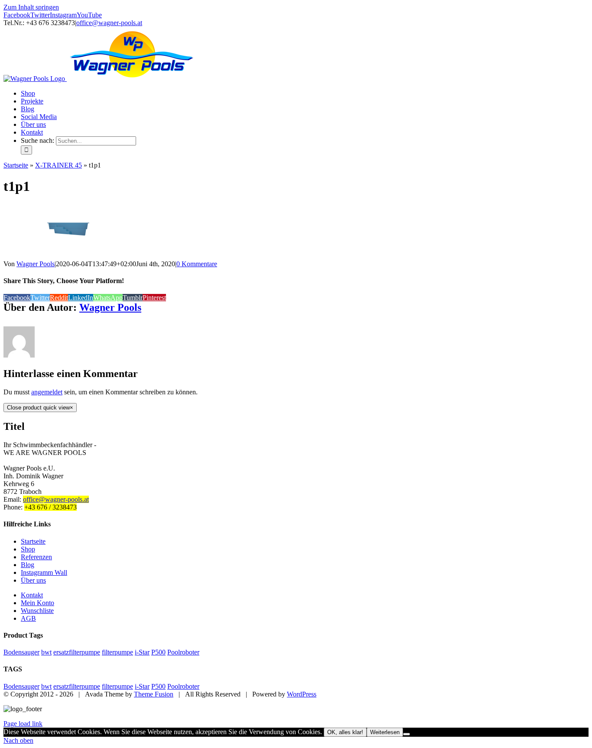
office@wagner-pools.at (109, 22)
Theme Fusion (153, 694)
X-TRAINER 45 (58, 165)
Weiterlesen (385, 732)
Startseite (15, 165)
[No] (406, 734)
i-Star (142, 652)
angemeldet (46, 392)
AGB (28, 618)
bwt (46, 652)
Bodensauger (21, 652)
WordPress (301, 694)
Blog (27, 564)
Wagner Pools (35, 264)
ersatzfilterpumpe (76, 652)
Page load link (22, 723)
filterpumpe (117, 652)
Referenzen (36, 557)
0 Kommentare (196, 264)
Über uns (33, 580)
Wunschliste (37, 610)
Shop (28, 549)
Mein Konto (37, 602)
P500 (158, 652)
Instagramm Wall (44, 572)
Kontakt (32, 595)
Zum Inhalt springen (31, 7)
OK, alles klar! (345, 732)
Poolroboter (183, 652)
